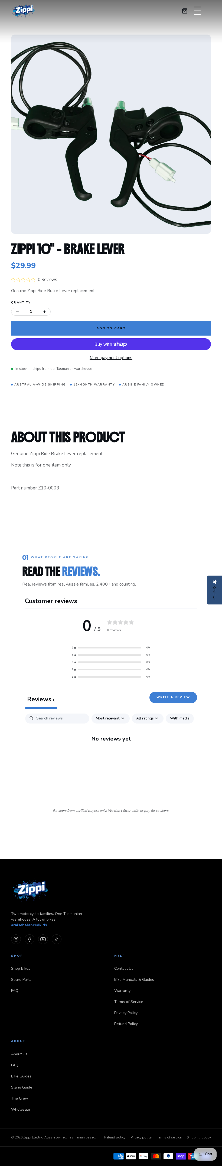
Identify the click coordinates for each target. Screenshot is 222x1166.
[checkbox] (180, 719)
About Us (19, 1054)
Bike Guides (21, 1076)
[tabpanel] (111, 756)
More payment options (111, 358)
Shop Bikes (20, 968)
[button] (111, 648)
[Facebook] (29, 939)
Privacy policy (141, 1137)
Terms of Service (128, 1001)
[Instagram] (16, 939)
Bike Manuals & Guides (134, 979)
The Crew (19, 1098)
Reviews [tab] (41, 699)
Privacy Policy (126, 1012)
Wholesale (20, 1109)
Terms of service (169, 1137)
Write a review (173, 697)
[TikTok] (56, 939)
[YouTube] (43, 939)
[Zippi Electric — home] (23, 10)
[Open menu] (197, 11)
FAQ (14, 990)
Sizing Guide (21, 1087)
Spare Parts (21, 979)
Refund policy (114, 1137)
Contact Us (123, 968)
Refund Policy (126, 1023)
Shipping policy (199, 1137)
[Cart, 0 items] (185, 11)
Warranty (122, 990)
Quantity (21, 302)
